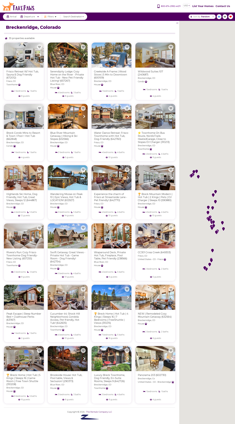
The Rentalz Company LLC (99, 412)
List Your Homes (203, 6)
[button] (7, 55)
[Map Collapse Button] (177, 23)
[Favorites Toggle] (230, 16)
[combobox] (186, 5)
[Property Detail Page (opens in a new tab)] (24, 55)
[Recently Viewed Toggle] (225, 16)
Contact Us (223, 6)
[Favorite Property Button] (39, 47)
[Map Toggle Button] (219, 16)
